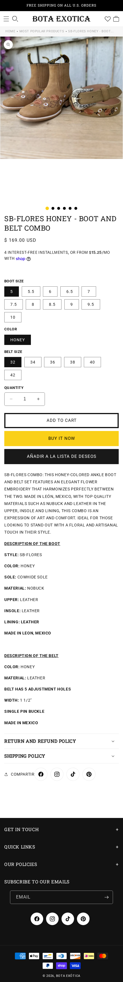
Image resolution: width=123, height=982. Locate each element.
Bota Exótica (68, 976)
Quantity (13, 388)
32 (12, 362)
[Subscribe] (106, 897)
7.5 (13, 304)
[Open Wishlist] (107, 18)
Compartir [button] (22, 774)
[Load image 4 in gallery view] (64, 208)
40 (92, 362)
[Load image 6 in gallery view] (75, 208)
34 (32, 362)
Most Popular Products (41, 31)
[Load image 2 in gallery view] (52, 208)
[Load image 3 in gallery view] (58, 208)
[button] (6, 18)
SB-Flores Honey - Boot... (91, 31)
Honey (17, 340)
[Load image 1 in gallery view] (47, 208)
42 (12, 375)
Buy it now (61, 438)
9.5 (91, 304)
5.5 (31, 291)
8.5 (52, 304)
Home (10, 31)
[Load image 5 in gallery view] (70, 208)
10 (12, 317)
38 (72, 362)
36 (52, 362)
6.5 (69, 291)
